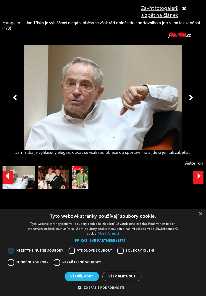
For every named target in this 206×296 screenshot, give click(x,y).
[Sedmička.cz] (185, 37)
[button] (103, 240)
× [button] (200, 214)
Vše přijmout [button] (81, 276)
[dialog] (103, 252)
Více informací (108, 233)
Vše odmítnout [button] (122, 276)
